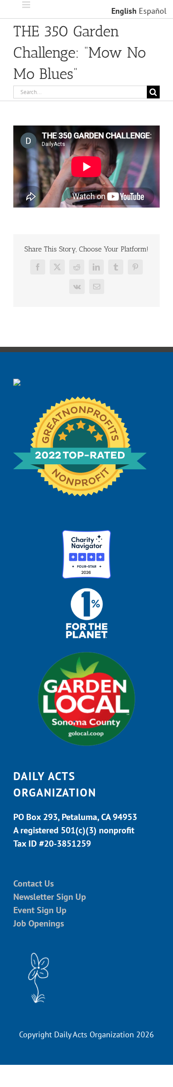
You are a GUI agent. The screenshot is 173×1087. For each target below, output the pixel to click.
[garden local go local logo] (86, 651)
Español (152, 11)
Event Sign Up (40, 910)
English (124, 11)
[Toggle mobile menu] (26, 4)
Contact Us (33, 883)
